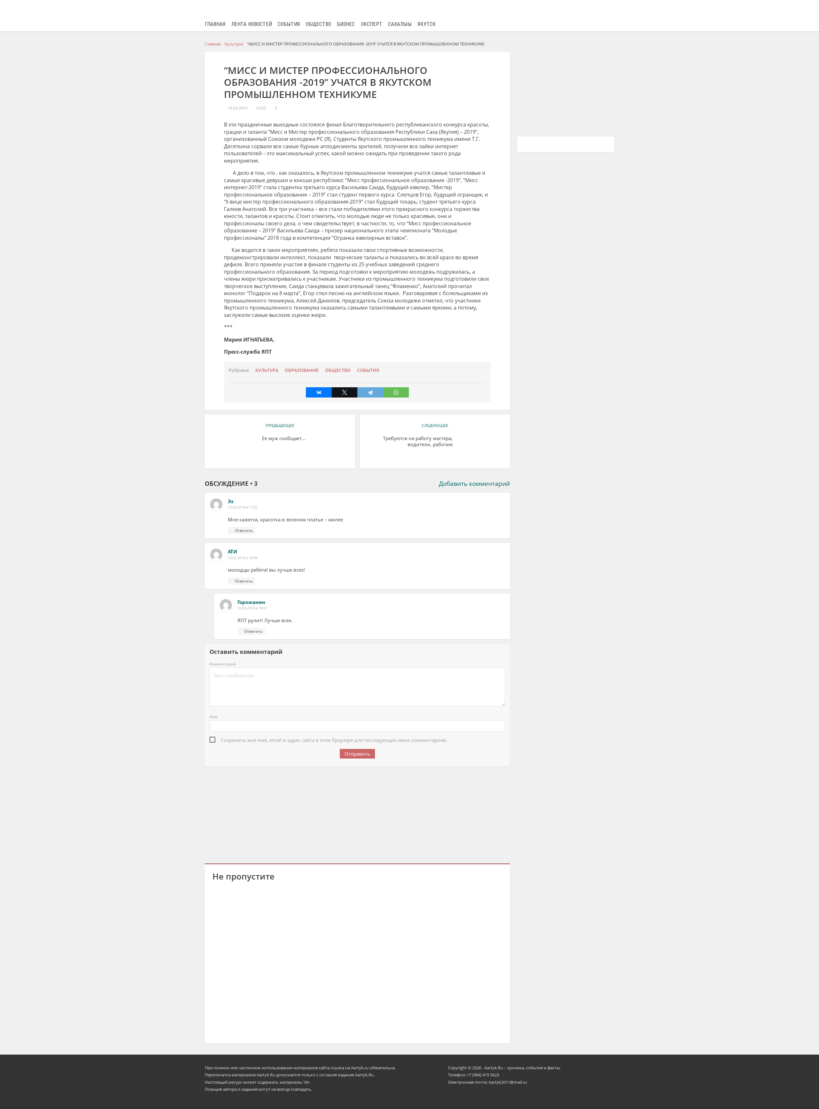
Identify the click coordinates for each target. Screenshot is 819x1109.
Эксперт (371, 24)
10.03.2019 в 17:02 (243, 507)
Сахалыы (400, 24)
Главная (215, 24)
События (289, 24)
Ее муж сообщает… (284, 438)
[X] (344, 392)
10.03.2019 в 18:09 (243, 557)
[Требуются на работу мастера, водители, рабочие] (479, 448)
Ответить (244, 530)
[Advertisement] (357, 814)
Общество (318, 24)
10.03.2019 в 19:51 (252, 608)
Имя (214, 716)
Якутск (426, 24)
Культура (266, 370)
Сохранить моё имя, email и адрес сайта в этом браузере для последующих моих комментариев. (334, 740)
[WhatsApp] (396, 392)
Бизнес (346, 24)
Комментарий (223, 664)
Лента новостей (251, 24)
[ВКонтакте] (318, 392)
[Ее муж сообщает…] (234, 448)
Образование (302, 370)
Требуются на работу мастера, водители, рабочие (418, 441)
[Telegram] (370, 392)
